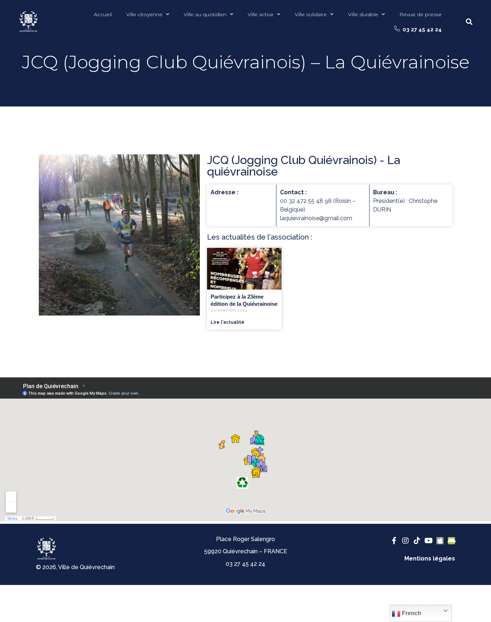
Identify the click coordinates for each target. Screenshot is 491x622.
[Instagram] (405, 540)
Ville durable (363, 14)
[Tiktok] (417, 540)
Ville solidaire (311, 14)
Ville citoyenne (144, 14)
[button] (418, 29)
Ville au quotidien (205, 14)
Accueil (103, 14)
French (410, 613)
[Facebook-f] (394, 540)
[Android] (451, 540)
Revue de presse (420, 14)
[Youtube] (428, 540)
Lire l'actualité (227, 322)
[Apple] (440, 540)
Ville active (261, 14)
